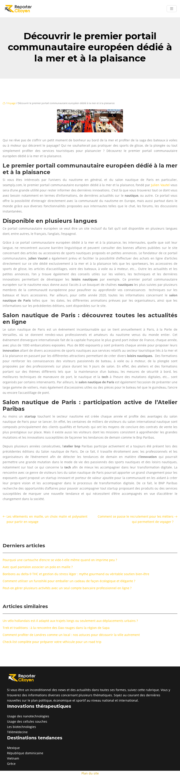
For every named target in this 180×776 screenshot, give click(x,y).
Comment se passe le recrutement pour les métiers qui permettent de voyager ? (135, 519)
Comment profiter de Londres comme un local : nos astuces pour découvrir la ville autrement (71, 635)
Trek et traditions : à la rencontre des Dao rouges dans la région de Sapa (56, 628)
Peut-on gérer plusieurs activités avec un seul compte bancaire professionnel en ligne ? (67, 588)
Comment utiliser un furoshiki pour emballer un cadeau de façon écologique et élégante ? (69, 581)
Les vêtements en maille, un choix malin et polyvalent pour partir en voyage (47, 519)
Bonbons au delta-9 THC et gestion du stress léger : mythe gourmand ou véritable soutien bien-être (76, 574)
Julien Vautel (160, 185)
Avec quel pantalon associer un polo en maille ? (38, 567)
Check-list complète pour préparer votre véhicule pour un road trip (52, 642)
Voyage (11, 103)
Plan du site (90, 773)
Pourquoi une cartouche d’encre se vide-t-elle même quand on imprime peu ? (60, 560)
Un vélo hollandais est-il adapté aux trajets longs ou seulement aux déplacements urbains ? (70, 621)
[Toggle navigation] (172, 8)
